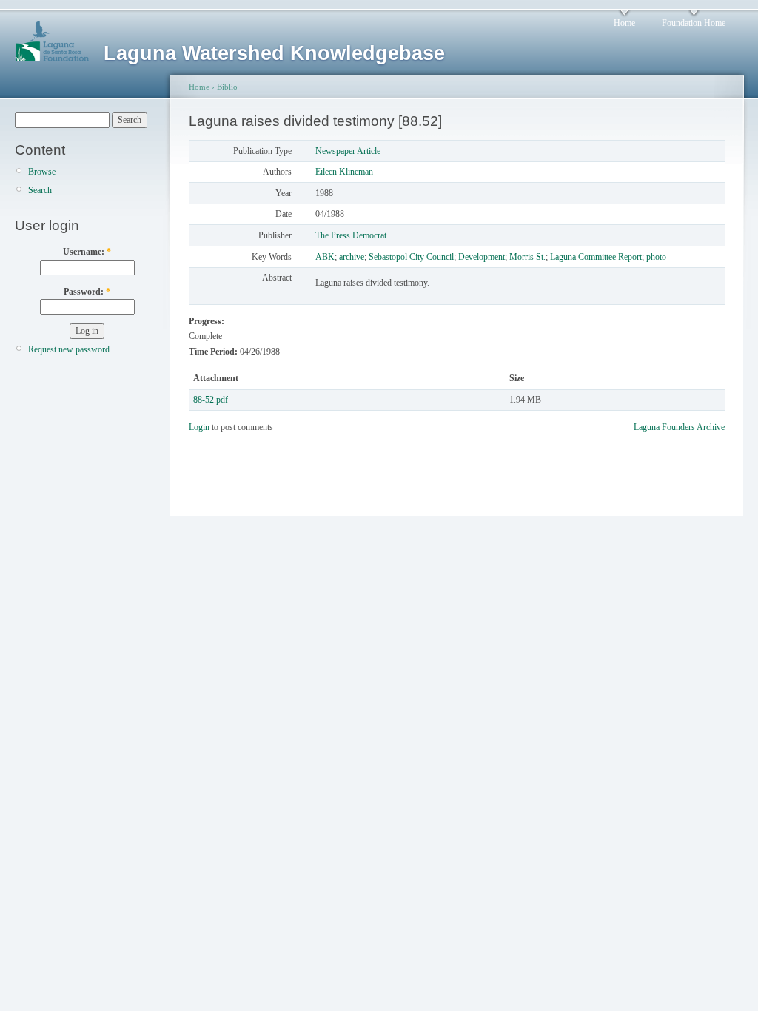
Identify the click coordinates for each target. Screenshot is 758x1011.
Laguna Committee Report (596, 257)
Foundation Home (693, 23)
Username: (87, 251)
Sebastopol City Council (411, 257)
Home (624, 23)
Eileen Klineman (344, 172)
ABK (325, 257)
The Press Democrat (350, 235)
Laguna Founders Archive (679, 427)
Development (481, 257)
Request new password (69, 349)
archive (351, 257)
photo (656, 257)
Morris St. (527, 257)
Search (40, 190)
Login (199, 427)
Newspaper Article (347, 151)
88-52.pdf (210, 399)
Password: (87, 291)
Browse (42, 172)
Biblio (227, 86)
